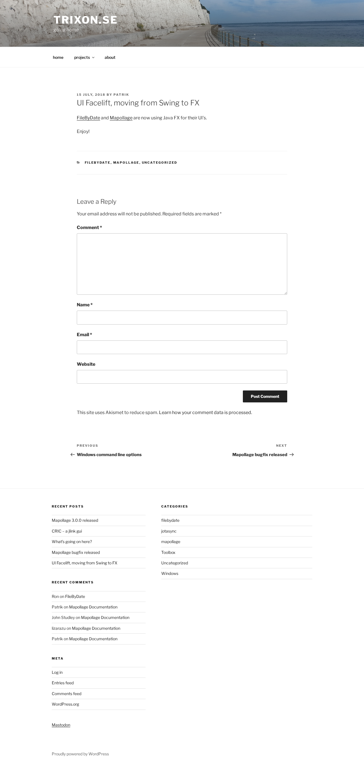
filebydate (98, 163)
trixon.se (85, 20)
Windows (169, 573)
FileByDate (88, 117)
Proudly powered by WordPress (80, 753)
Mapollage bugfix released (76, 552)
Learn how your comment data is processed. (205, 412)
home (58, 57)
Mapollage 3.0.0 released (75, 520)
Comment (89, 227)
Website (86, 364)
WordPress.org (65, 704)
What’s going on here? (72, 541)
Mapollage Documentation (93, 606)
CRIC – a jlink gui (67, 531)
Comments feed (66, 693)
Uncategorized (159, 163)
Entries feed (63, 682)
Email (84, 334)
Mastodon (61, 724)
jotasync (169, 531)
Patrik (121, 95)
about (110, 57)
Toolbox (168, 552)
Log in (57, 672)
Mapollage (121, 117)
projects (82, 57)
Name (85, 304)
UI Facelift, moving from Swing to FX (84, 562)
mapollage (126, 163)
